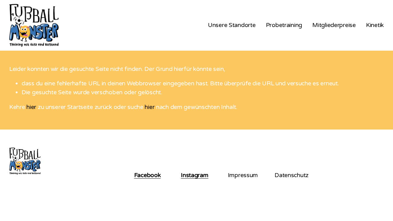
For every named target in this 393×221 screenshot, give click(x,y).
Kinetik (375, 25)
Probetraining (284, 25)
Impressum (243, 175)
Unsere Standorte (231, 25)
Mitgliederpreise (334, 25)
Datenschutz (291, 175)
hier (31, 106)
